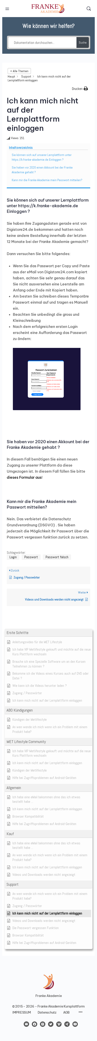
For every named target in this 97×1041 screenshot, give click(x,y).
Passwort (31, 557)
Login (13, 557)
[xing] (67, 1024)
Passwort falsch (57, 557)
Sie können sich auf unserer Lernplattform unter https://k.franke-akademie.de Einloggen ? (42, 157)
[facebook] (34, 1024)
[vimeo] (59, 1024)
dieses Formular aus (24, 477)
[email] (26, 1024)
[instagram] (42, 1024)
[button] (48, 633)
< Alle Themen (19, 71)
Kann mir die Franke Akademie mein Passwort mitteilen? (47, 180)
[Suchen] (88, 8)
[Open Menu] (7, 8)
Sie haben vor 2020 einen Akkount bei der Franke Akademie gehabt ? (42, 169)
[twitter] (50, 1024)
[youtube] (75, 1024)
